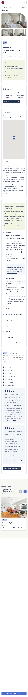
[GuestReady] (2, 2)
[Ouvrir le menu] (25, 2)
